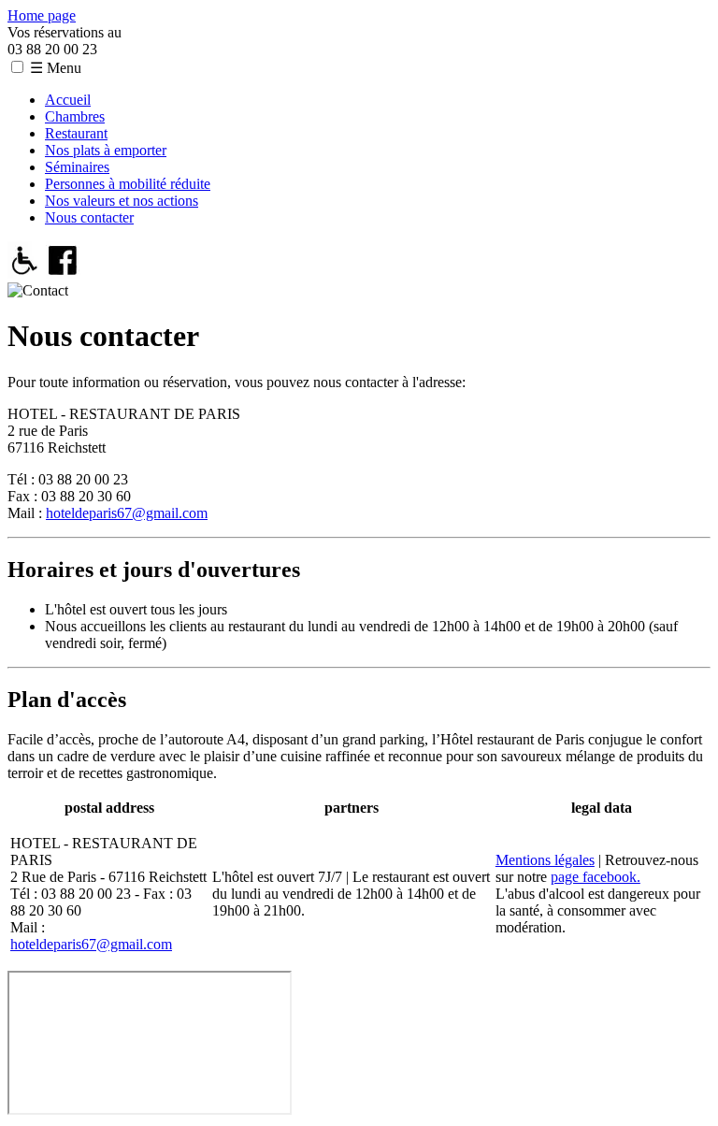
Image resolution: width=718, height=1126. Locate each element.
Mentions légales (545, 860)
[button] (17, 67)
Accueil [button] (68, 100)
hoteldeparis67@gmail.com (127, 513)
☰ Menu (55, 68)
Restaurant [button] (76, 133)
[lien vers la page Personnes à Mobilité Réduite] (24, 274)
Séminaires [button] (77, 167)
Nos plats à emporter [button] (105, 150)
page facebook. (595, 877)
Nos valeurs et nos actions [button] (121, 201)
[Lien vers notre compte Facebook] (63, 274)
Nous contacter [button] (89, 217)
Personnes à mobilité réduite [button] (127, 184)
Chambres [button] (75, 116)
